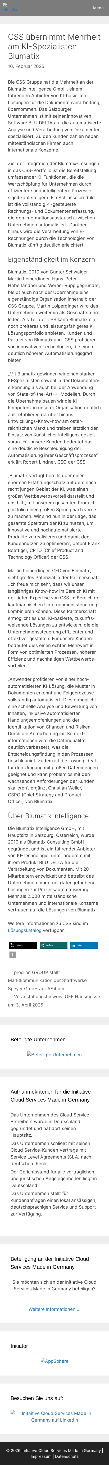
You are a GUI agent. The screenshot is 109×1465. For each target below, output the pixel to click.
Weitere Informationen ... (55, 1309)
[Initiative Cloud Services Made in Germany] (11, 8)
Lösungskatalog (25, 930)
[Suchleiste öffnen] (73, 8)
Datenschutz (67, 1456)
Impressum (41, 1456)
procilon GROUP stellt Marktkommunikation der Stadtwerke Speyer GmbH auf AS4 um (47, 980)
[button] (23, 945)
